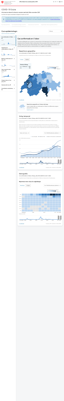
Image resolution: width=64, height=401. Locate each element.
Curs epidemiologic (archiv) (19, 24)
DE (53, 1)
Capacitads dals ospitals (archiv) (49, 24)
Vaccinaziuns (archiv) (33, 24)
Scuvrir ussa (29, 109)
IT (57, 1)
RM (59, 1)
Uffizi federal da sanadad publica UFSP (28, 1)
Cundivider (21, 100)
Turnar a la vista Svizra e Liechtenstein (8, 33)
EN (61, 1)
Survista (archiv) (6, 24)
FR (55, 1)
